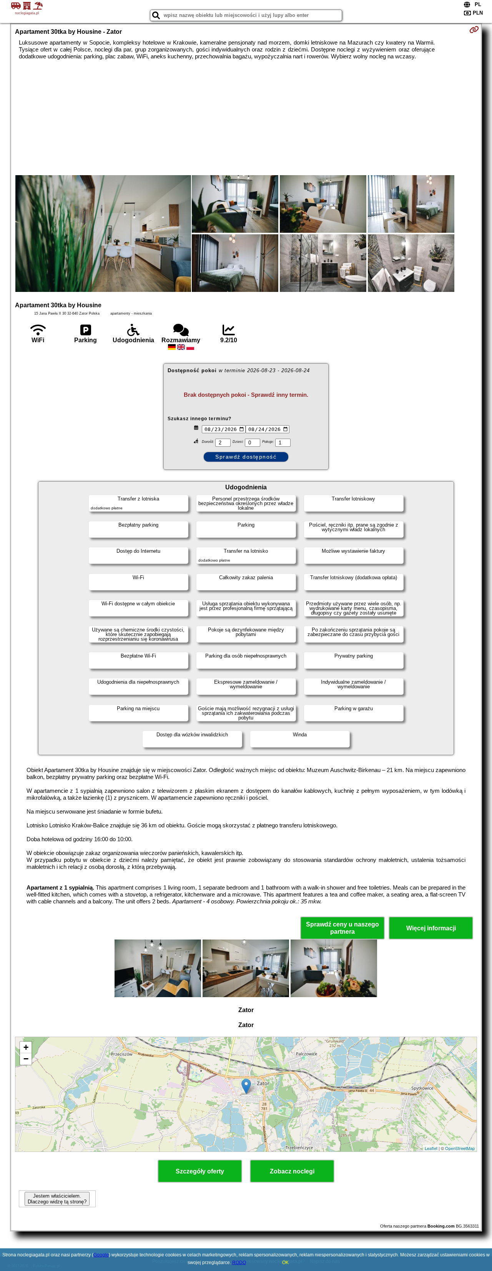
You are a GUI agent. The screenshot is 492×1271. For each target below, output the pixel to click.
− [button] (25, 1059)
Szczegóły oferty (200, 1171)
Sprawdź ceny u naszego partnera (342, 928)
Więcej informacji (431, 928)
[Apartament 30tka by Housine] (103, 234)
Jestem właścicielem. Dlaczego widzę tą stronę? (57, 1199)
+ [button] (25, 1047)
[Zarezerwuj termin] (474, 29)
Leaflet (431, 1148)
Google (101, 1255)
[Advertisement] (246, 117)
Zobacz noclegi (292, 1171)
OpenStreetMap (460, 1148)
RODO (239, 1262)
